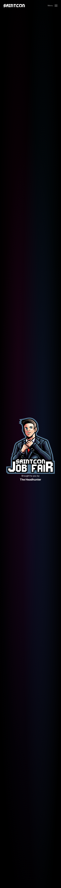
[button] (52, 5)
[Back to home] (14, 5)
